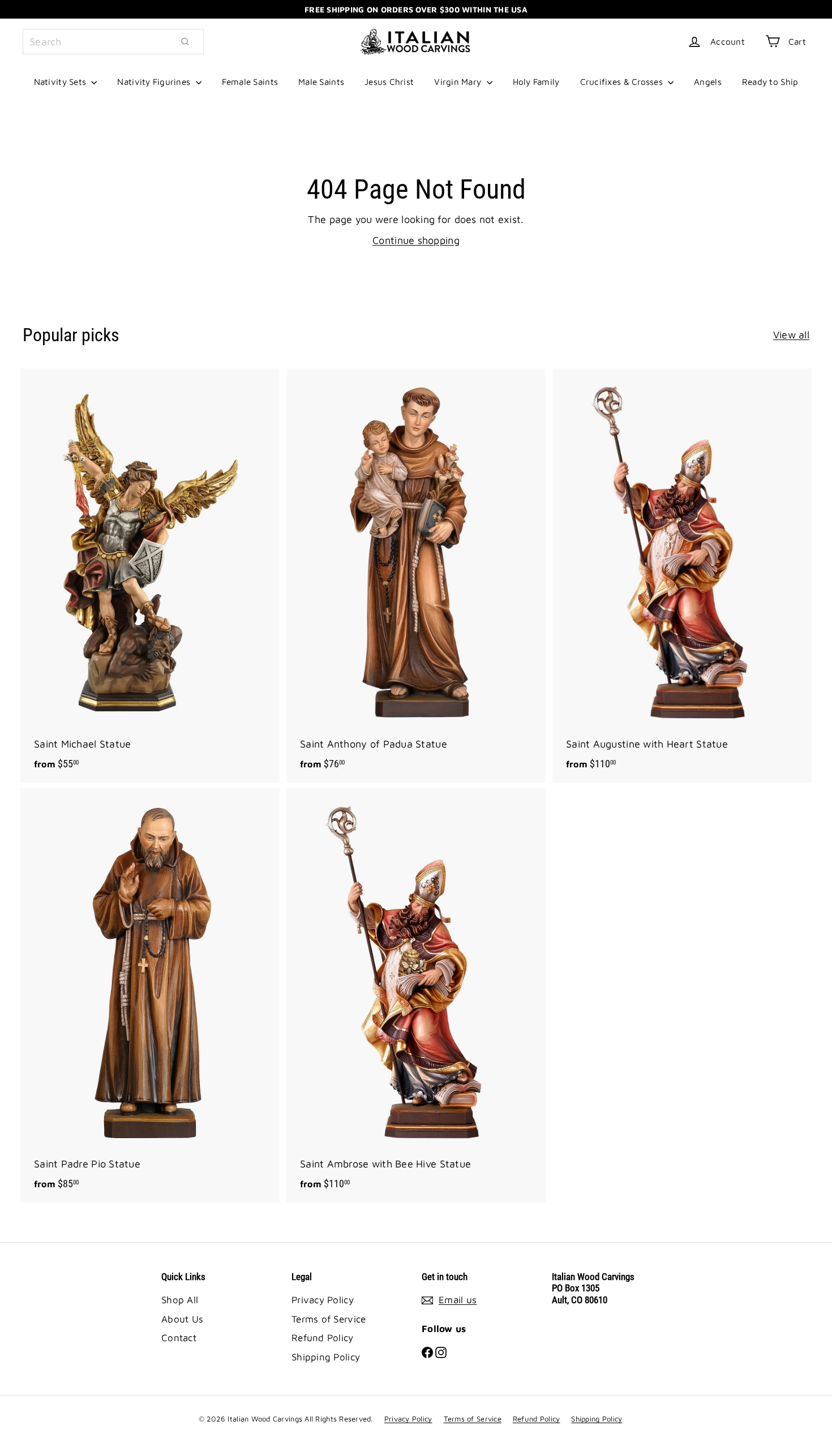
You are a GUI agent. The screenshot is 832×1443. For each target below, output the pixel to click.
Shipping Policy (325, 1357)
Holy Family (536, 81)
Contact (178, 1337)
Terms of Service (328, 1319)
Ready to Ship (770, 81)
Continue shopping (416, 240)
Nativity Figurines (154, 81)
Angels (708, 81)
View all (791, 335)
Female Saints (250, 81)
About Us (182, 1319)
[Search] (185, 41)
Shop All (179, 1299)
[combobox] (113, 41)
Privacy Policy (322, 1299)
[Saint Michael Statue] (150, 575)
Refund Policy (322, 1337)
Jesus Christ (389, 81)
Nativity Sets (61, 81)
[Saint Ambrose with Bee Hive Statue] (416, 995)
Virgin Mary (458, 81)
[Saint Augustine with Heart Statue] (682, 575)
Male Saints (321, 81)
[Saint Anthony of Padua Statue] (416, 575)
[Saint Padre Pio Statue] (150, 995)
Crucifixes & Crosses (623, 81)
